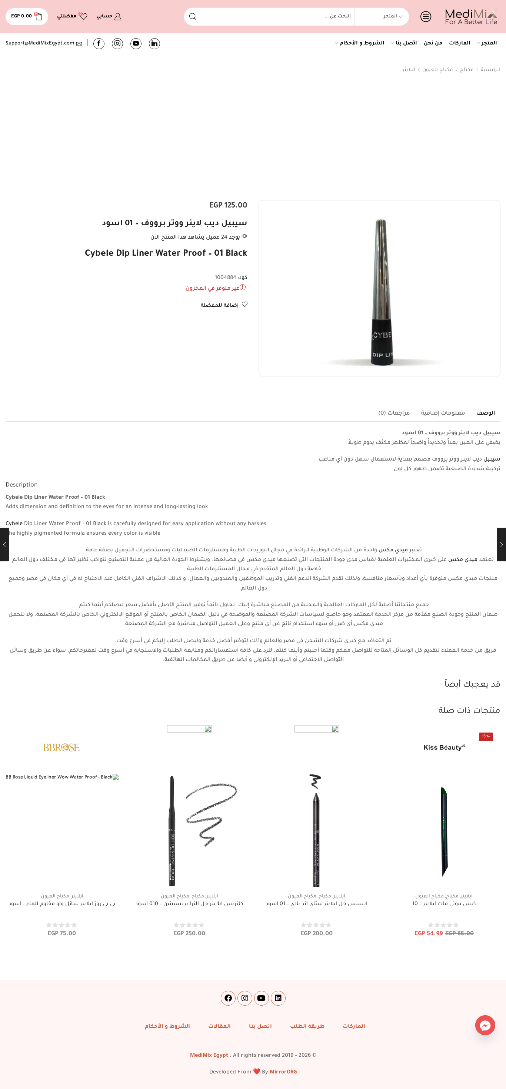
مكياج (467, 70)
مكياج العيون (437, 70)
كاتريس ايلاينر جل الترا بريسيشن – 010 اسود (189, 904)
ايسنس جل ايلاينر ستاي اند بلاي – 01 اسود (316, 904)
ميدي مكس (393, 551)
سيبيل (491, 460)
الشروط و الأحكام (362, 44)
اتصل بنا (406, 44)
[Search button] (193, 17)
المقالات (219, 1027)
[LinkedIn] (154, 43)
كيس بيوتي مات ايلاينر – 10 (444, 904)
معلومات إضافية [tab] (443, 414)
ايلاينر (408, 70)
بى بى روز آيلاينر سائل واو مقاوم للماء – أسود (62, 904)
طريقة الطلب (307, 1027)
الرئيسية (490, 70)
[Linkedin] (278, 998)
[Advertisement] (253, 138)
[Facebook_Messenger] (485, 1025)
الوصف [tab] (485, 414)
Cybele (15, 524)
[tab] (485, 414)
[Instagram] (117, 43)
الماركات (459, 44)
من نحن (433, 44)
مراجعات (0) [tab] (394, 414)
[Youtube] (136, 43)
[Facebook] (98, 43)
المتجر (489, 44)
